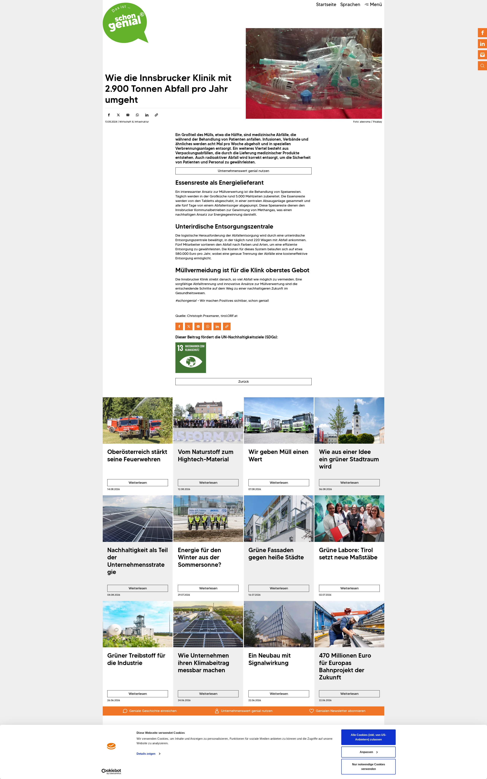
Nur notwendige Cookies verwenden (368, 766)
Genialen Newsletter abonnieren (340, 711)
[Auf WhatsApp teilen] (137, 115)
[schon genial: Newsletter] (482, 54)
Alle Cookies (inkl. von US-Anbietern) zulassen (368, 737)
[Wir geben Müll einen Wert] (279, 420)
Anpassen (366, 752)
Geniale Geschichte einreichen (153, 711)
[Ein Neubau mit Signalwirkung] (279, 624)
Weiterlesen (127, 483)
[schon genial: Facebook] (482, 32)
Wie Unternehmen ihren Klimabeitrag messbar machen (203, 663)
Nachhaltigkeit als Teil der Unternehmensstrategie (137, 561)
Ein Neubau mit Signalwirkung (269, 659)
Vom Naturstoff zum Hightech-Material (205, 455)
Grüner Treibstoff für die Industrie (136, 659)
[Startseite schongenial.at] (125, 23)
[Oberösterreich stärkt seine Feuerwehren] (138, 420)
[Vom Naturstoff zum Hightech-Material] (208, 420)
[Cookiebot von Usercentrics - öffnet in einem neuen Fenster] (111, 771)
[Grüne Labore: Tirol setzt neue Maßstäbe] (349, 518)
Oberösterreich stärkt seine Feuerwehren (137, 455)
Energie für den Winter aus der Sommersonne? (199, 557)
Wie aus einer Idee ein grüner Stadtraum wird (349, 459)
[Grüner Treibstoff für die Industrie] (138, 624)
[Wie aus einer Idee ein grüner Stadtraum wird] (349, 420)
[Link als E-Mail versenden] (128, 115)
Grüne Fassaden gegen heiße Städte (276, 553)
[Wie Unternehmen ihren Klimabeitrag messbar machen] (208, 624)
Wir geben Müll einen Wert (278, 455)
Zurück (243, 381)
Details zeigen (146, 753)
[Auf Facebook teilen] (109, 115)
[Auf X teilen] (118, 115)
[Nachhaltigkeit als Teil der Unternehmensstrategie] (138, 518)
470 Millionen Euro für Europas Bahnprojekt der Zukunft (345, 666)
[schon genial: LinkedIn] (482, 43)
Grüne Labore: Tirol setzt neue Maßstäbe (348, 553)
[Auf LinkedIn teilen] (147, 115)
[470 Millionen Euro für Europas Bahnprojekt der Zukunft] (349, 624)
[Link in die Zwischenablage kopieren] (156, 115)
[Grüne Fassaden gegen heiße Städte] (279, 518)
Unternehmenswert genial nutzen (243, 171)
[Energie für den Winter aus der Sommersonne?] (208, 518)
